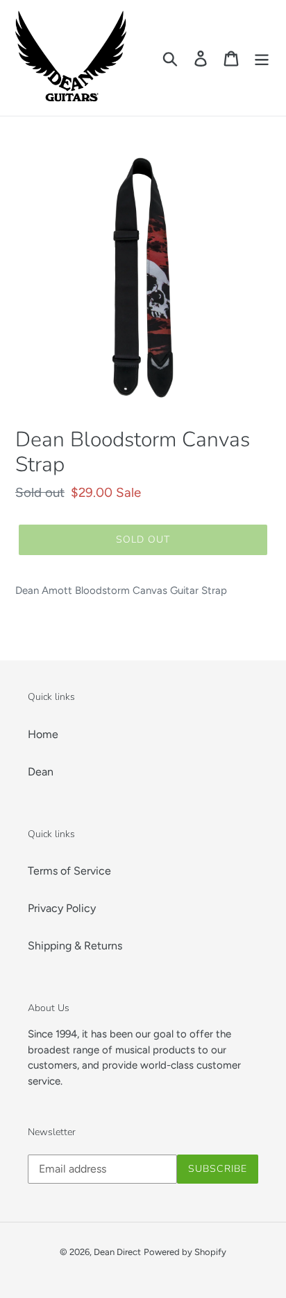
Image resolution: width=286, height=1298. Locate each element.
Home (43, 734)
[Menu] (261, 57)
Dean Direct (117, 1252)
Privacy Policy (62, 908)
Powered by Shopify (185, 1252)
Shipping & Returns (75, 945)
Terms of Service (69, 870)
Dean (40, 771)
